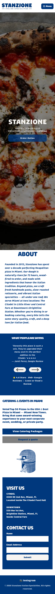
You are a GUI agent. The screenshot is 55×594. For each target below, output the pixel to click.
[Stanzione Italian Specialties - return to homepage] (17, 6)
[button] (20, 369)
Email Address (14, 544)
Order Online (27, 138)
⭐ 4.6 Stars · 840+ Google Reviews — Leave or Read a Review (27, 380)
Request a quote (28, 439)
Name (9, 533)
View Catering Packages (27, 431)
